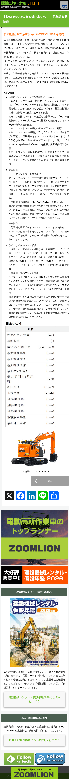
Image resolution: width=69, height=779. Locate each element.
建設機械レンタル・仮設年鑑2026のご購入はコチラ (34, 699)
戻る (50, 481)
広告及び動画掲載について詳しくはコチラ (34, 740)
